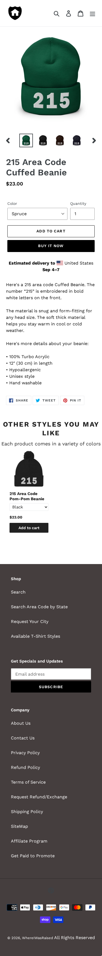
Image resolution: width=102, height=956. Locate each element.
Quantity (78, 203)
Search (18, 592)
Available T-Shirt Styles (35, 636)
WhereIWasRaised (37, 938)
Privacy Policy (25, 752)
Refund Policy (25, 767)
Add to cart (28, 528)
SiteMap (19, 826)
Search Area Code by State (39, 606)
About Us (20, 723)
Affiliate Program (29, 841)
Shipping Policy (27, 811)
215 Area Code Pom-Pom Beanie (27, 496)
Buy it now (51, 246)
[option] (26, 140)
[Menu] (92, 13)
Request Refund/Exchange (39, 796)
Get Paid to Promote (33, 855)
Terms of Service (28, 782)
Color (12, 203)
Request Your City (29, 621)
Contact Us (23, 738)
